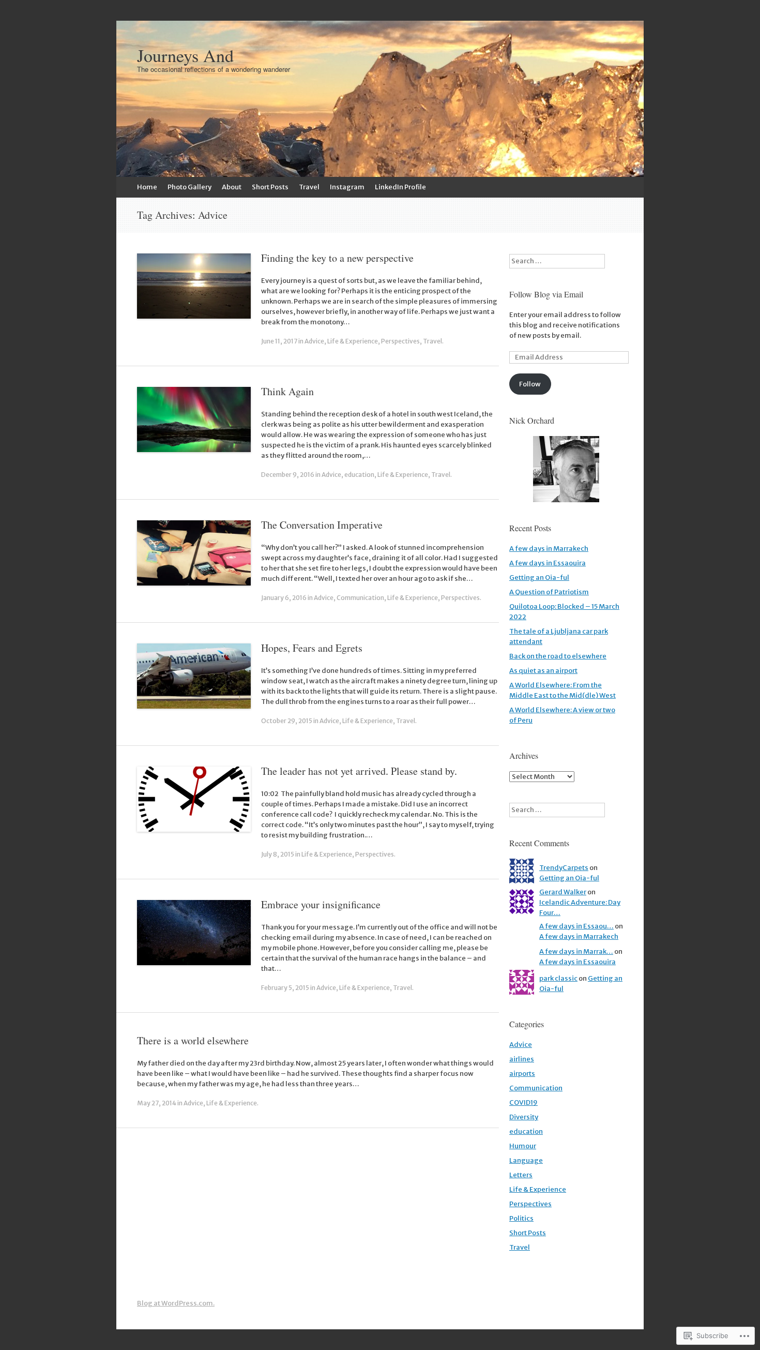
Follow (530, 384)
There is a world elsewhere (193, 1040)
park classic (558, 978)
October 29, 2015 (286, 721)
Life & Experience (352, 341)
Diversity (523, 1117)
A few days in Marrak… (576, 951)
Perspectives (400, 341)
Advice (314, 341)
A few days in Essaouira (547, 563)
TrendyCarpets (563, 867)
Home (147, 187)
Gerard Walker (562, 892)
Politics (521, 1218)
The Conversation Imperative (322, 525)
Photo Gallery (189, 187)
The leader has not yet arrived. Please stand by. (359, 771)
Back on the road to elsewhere (557, 656)
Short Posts (270, 187)
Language (526, 1160)
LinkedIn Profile (400, 187)
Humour (522, 1146)
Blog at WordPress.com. (176, 1303)
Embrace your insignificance (321, 904)
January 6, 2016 (284, 598)
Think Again (287, 391)
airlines (521, 1059)
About (231, 187)
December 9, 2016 (287, 474)
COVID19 (523, 1102)
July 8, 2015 (277, 854)
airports (522, 1073)
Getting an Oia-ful (539, 577)
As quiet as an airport (543, 670)
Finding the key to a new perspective (337, 258)
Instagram (347, 187)
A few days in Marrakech (548, 548)
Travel (309, 187)
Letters (521, 1175)
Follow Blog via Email (546, 294)
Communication (360, 598)
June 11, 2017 (279, 341)
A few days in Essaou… (576, 926)
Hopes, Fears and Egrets (311, 648)
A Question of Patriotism (549, 592)
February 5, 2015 (285, 988)
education (359, 474)
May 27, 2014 (156, 1103)
